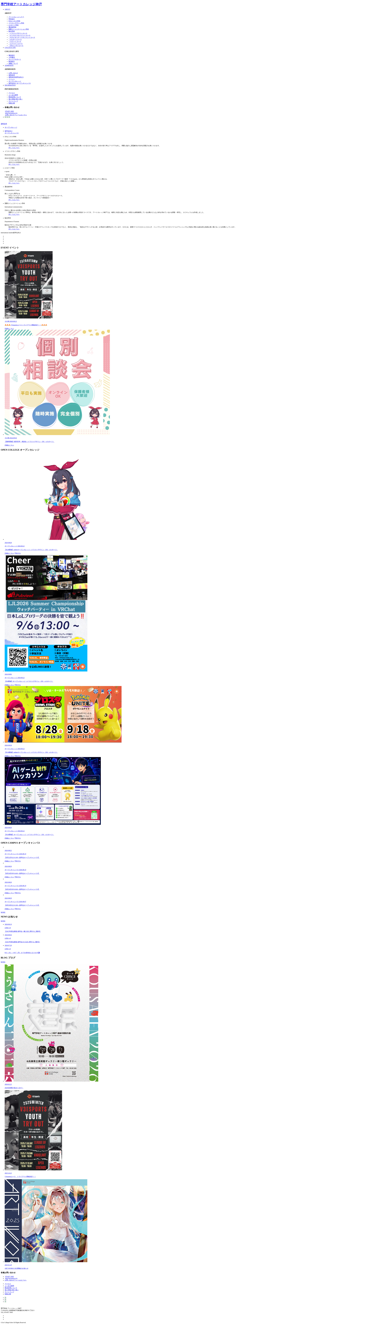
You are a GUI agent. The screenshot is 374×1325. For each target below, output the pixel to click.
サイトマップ (13, 101)
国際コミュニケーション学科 (19, 29)
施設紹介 (12, 55)
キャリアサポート (15, 59)
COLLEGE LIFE (10, 47)
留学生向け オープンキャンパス (20, 83)
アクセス (12, 93)
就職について (13, 63)
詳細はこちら (9, 328)
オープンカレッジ (15, 81)
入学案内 (12, 57)
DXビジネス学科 (14, 21)
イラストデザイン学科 (16, 23)
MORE (3, 912)
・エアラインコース (16, 43)
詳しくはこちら (14, 148)
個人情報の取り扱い (16, 99)
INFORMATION (10, 85)
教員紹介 (12, 61)
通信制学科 (12, 27)
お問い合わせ (13, 73)
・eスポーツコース (15, 39)
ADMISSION (9, 65)
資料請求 (12, 75)
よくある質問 (13, 95)
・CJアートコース (15, 41)
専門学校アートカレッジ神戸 (21, 4)
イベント (12, 79)
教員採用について (15, 97)
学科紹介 (12, 19)
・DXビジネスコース (16, 45)
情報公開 (12, 103)
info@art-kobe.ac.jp (11, 113)
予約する (17, 553)
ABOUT (7, 9)
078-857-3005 (9, 111)
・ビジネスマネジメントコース (19, 35)
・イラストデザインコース (18, 33)
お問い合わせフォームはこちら (16, 115)
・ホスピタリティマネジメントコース (22, 37)
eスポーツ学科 (14, 25)
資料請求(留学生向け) (16, 77)
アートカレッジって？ (16, 17)
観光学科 (12, 31)
